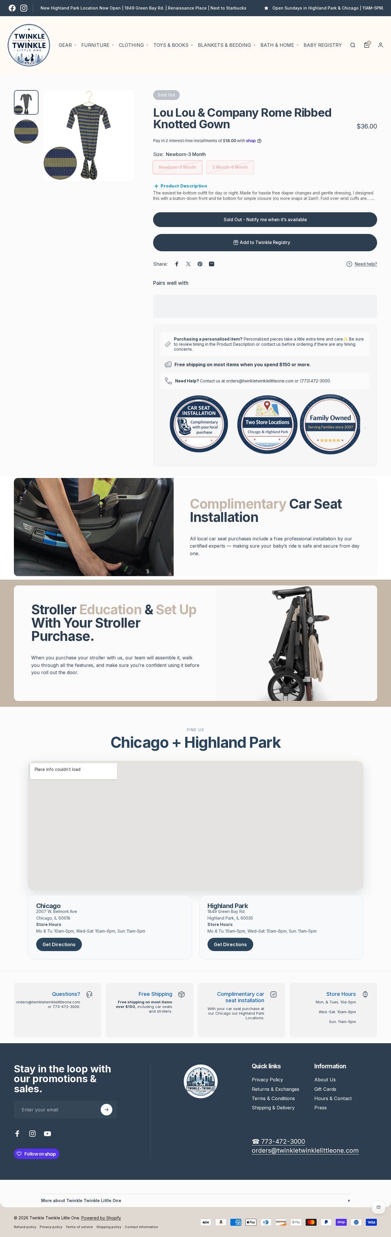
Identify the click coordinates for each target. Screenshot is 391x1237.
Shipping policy (108, 1227)
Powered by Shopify (101, 1217)
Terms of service (79, 1227)
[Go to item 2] (26, 131)
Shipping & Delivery (273, 1107)
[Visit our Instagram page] (23, 8)
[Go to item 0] (26, 102)
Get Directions (59, 944)
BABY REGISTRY (323, 45)
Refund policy (25, 1227)
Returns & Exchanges (275, 1089)
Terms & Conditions (273, 1098)
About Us (325, 1079)
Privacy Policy (267, 1079)
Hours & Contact (333, 1098)
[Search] (352, 45)
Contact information (141, 1227)
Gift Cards (325, 1089)
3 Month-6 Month (230, 167)
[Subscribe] (106, 1109)
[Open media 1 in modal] (89, 135)
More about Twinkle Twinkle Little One (195, 1200)
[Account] (380, 45)
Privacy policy (51, 1227)
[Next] (119, 145)
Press (320, 1107)
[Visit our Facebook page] (12, 8)
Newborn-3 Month (177, 167)
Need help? (366, 263)
